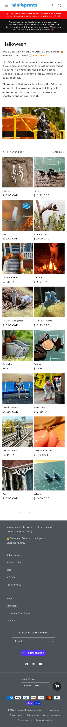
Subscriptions (14, 555)
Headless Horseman (43, 320)
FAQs (9, 598)
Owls (4, 234)
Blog (9, 569)
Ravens (37, 191)
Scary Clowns (40, 407)
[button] (6, 5)
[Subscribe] (51, 641)
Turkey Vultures (41, 234)
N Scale (11, 577)
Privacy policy (53, 710)
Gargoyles (7, 364)
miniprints (20, 710)
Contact (11, 620)
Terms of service (25, 720)
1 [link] (20, 512)
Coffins (37, 364)
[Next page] (46, 512)
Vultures (38, 494)
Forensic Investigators (12, 320)
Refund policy (33, 715)
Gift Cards (12, 605)
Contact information (51, 715)
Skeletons (7, 191)
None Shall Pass (10, 450)
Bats (4, 494)
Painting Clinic (14, 562)
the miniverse (14, 584)
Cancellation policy (44, 720)
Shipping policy (17, 715)
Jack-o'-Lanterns (10, 277)
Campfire (38, 277)
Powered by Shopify (34, 710)
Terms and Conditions (18, 613)
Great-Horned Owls (43, 450)
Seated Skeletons (10, 407)
